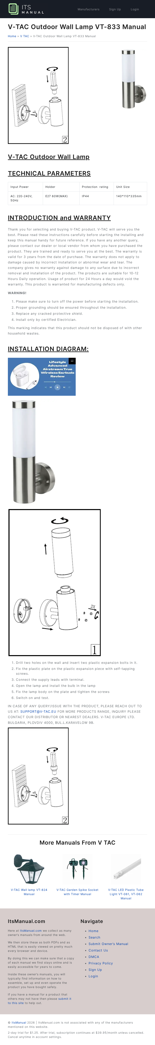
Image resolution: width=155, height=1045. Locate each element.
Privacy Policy (101, 963)
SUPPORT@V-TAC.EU (38, 711)
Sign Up (115, 9)
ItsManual (19, 1022)
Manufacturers (88, 9)
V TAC (24, 36)
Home (12, 36)
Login (135, 9)
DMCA (94, 957)
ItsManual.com (31, 930)
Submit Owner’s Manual (108, 944)
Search (94, 937)
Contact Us (98, 950)
